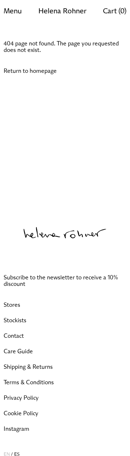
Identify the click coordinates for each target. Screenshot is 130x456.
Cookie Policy (21, 413)
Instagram (16, 429)
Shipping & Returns (28, 367)
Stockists (15, 320)
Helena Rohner (62, 11)
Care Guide (18, 351)
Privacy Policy (21, 398)
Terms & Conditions (29, 382)
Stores (12, 305)
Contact (14, 336)
